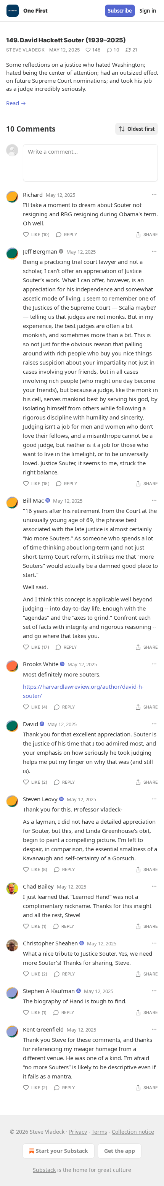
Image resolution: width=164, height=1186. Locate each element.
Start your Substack (62, 1150)
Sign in (148, 10)
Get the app (119, 1150)
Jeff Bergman (40, 251)
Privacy (78, 1131)
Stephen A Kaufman (49, 991)
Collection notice (133, 1131)
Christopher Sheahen (50, 943)
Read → (16, 103)
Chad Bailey (38, 886)
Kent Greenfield (43, 1029)
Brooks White (40, 664)
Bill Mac (33, 500)
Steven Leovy (40, 799)
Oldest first (141, 128)
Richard (33, 194)
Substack (44, 1169)
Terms (99, 1131)
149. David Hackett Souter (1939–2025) (66, 40)
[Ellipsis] (154, 194)
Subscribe (120, 10)
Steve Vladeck (25, 50)
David (30, 724)
